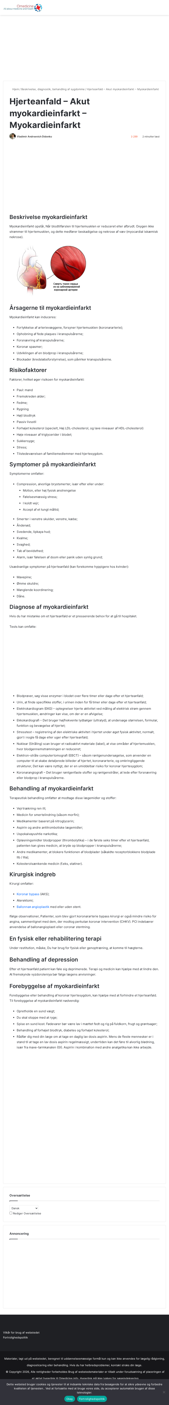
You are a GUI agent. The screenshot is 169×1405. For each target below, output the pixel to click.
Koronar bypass (28, 894)
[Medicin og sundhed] (22, 7)
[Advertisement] (84, 48)
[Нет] (164, 1392)
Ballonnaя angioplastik (33, 907)
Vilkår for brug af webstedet (21, 1332)
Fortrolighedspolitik (15, 1337)
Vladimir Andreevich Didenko (34, 136)
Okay (69, 1398)
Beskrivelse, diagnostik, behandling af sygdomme (53, 89)
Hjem (15, 89)
